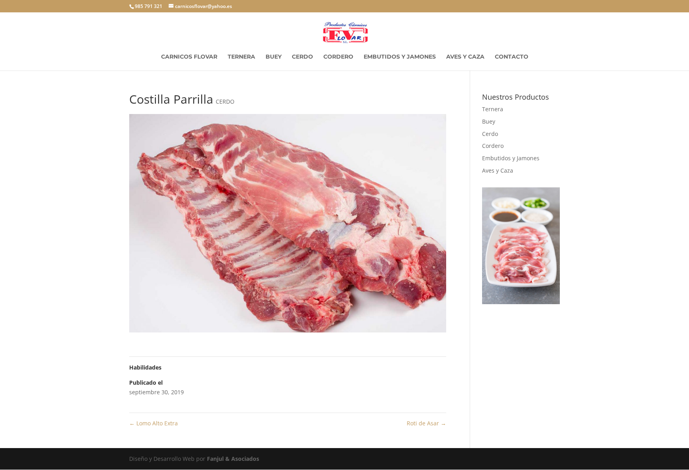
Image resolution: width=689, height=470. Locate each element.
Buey (274, 57)
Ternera (241, 57)
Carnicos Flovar (189, 57)
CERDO (225, 101)
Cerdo (302, 57)
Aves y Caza (465, 57)
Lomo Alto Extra (153, 423)
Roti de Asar (426, 423)
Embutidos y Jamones (400, 57)
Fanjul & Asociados (233, 458)
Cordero (338, 57)
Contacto (511, 57)
